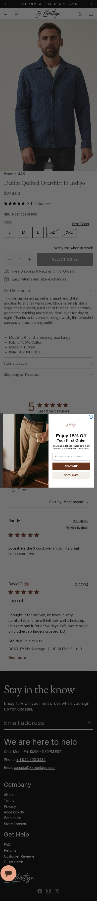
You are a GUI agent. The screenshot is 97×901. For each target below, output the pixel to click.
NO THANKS (71, 475)
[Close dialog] (91, 416)
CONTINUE (71, 466)
